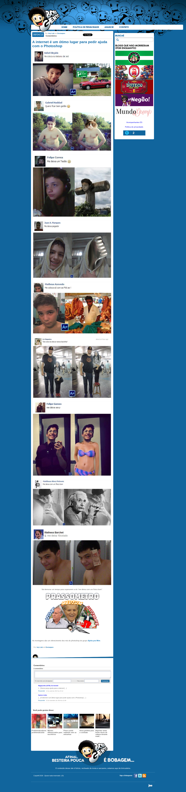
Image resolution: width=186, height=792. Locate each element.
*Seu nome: (80, 681)
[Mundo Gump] (134, 118)
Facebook (135, 776)
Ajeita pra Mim (94, 641)
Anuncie (109, 27)
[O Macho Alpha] (134, 65)
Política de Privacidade (86, 27)
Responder (41, 691)
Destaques (61, 33)
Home (64, 27)
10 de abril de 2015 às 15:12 (54, 691)
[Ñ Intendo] (134, 79)
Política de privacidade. (134, 127)
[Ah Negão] (134, 105)
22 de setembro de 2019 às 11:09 (56, 700)
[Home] (44, 19)
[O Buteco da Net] (134, 93)
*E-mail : (44, 681)
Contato (124, 27)
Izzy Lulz (51, 33)
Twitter (140, 776)
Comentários (51, 36)
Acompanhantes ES (134, 122)
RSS (144, 776)
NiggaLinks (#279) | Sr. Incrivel (48, 685)
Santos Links (42, 695)
